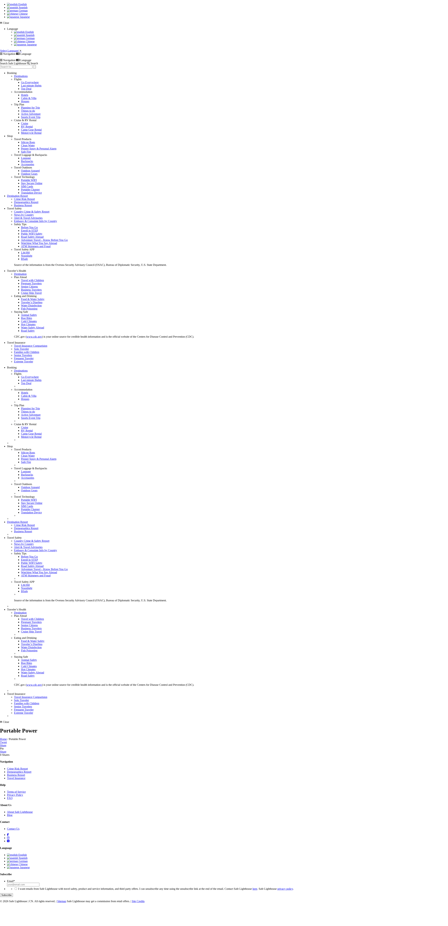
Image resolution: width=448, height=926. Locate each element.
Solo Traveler (21, 348)
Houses (25, 101)
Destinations (21, 76)
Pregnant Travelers (31, 283)
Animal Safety (29, 314)
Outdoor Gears (29, 173)
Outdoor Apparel (30, 170)
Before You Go (29, 227)
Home (3, 739)
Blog (9, 815)
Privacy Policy (15, 794)
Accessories (27, 164)
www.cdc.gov (34, 336)
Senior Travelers (23, 355)
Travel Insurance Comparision (30, 345)
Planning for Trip (30, 107)
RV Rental (27, 126)
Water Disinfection (31, 305)
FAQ (10, 798)
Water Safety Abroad (32, 327)
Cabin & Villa (28, 98)
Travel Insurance (16, 778)
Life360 (25, 252)
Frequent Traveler (24, 358)
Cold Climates (29, 321)
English (22, 4)
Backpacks (27, 161)
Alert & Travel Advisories (28, 217)
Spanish (22, 7)
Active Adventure (31, 113)
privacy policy (285, 888)
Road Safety (28, 330)
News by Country (24, 214)
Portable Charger (30, 189)
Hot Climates (28, 324)
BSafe (24, 258)
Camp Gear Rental (31, 129)
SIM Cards (27, 186)
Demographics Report (26, 202)
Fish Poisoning (29, 308)
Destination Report (17, 195)
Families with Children (26, 352)
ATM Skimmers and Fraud (36, 246)
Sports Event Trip (30, 117)
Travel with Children (32, 280)
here (255, 888)
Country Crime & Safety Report (31, 211)
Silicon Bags (28, 142)
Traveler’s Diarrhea (31, 302)
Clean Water (28, 145)
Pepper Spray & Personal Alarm (38, 148)
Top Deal (26, 88)
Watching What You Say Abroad (39, 243)
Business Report (23, 205)
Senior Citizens (29, 286)
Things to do (28, 110)
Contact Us (13, 828)
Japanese (24, 16)
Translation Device (31, 192)
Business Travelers (31, 289)
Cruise (24, 123)
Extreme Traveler (23, 361)
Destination (20, 273)
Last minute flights (31, 85)
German (23, 10)
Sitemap (61, 901)
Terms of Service (16, 791)
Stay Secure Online (31, 183)
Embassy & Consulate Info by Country (35, 221)
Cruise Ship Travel (31, 292)
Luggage (26, 158)
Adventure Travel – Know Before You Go (44, 240)
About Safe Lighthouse (20, 811)
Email (11, 881)
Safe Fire (26, 151)
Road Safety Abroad (32, 236)
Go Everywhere (30, 82)
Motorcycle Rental (31, 132)
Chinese (23, 13)
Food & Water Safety (32, 299)
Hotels (24, 95)
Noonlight (26, 255)
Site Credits (138, 901)
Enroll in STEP (29, 230)
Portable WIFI (29, 180)
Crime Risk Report (24, 199)
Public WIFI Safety (31, 233)
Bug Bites (26, 318)
